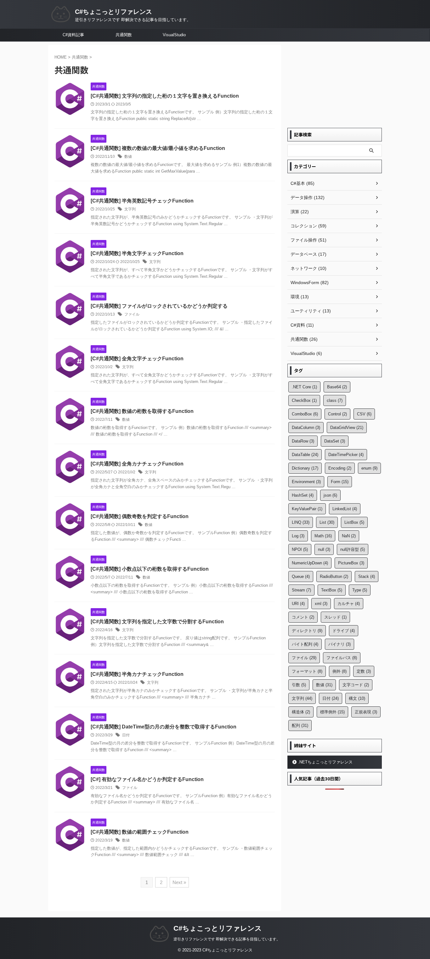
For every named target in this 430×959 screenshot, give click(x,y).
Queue (301, 576)
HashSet (303, 495)
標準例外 (332, 712)
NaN (349, 536)
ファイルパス (341, 657)
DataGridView (346, 427)
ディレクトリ (307, 630)
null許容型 (352, 549)
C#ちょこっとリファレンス (113, 11)
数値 (128, 156)
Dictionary (305, 468)
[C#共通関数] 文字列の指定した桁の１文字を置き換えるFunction (165, 96)
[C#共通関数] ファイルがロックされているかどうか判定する (159, 306)
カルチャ (348, 603)
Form (339, 481)
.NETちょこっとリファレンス (325, 762)
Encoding (339, 468)
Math (323, 536)
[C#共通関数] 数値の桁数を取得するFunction (142, 411)
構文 (357, 698)
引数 (299, 684)
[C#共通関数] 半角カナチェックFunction (137, 674)
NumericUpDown (310, 563)
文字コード (355, 684)
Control (337, 414)
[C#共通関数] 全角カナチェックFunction (137, 463)
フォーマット (307, 671)
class (334, 400)
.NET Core (304, 387)
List (327, 522)
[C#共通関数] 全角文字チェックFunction (137, 358)
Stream (301, 590)
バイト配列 (305, 644)
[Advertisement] (334, 84)
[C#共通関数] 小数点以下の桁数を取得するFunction (150, 569)
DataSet (334, 441)
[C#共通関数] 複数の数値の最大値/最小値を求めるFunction (158, 148)
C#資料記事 (73, 34)
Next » (179, 882)
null (324, 549)
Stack (366, 576)
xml (321, 603)
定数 (364, 671)
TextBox (331, 590)
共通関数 (124, 34)
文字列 (130, 209)
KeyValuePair (307, 508)
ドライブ (343, 630)
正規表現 (366, 712)
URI (298, 603)
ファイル (131, 314)
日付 (126, 735)
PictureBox (351, 563)
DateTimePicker (346, 454)
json (330, 495)
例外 (339, 671)
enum (369, 468)
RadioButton (334, 576)
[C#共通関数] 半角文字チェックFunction (137, 253)
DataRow (303, 441)
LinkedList (344, 508)
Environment (306, 481)
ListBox (354, 522)
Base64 (337, 387)
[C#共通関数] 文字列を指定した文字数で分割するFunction (157, 621)
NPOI (300, 549)
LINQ (300, 522)
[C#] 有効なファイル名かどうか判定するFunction (147, 779)
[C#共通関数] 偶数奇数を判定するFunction (140, 516)
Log (298, 536)
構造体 (301, 712)
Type (359, 590)
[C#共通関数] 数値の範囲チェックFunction (140, 832)
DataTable (305, 454)
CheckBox (304, 400)
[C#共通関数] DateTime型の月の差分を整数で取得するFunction (163, 726)
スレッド (335, 617)
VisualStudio (174, 34)
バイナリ (339, 644)
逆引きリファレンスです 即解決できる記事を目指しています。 (226, 939)
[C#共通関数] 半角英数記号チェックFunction (142, 200)
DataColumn (306, 427)
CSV (364, 414)
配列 (300, 725)
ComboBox (305, 414)
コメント (303, 617)
